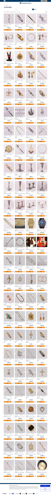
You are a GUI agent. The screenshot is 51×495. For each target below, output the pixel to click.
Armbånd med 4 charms (7, 472)
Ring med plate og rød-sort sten (30, 435)
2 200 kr (20, 344)
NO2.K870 (16, 62)
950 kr (8, 381)
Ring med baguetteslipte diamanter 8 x (9, 323)
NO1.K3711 (16, 267)
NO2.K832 (27, 174)
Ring (15, 44)
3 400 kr (9, 46)
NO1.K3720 (38, 267)
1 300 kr (31, 65)
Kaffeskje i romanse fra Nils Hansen (8, 119)
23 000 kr (9, 325)
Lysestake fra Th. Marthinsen (7, 193)
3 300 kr (9, 28)
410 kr (20, 158)
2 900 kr (42, 214)
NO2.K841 (16, 155)
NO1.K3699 (16, 434)
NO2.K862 (16, 81)
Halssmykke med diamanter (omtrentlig (20, 249)
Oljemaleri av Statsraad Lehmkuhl (19, 230)
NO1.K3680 (27, 397)
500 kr (31, 344)
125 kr (42, 362)
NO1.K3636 (5, 304)
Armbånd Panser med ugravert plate (19, 472)
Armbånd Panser (28, 305)
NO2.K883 (27, 25)
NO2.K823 (27, 211)
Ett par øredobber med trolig (41, 44)
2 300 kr (31, 28)
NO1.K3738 (5, 248)
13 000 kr (31, 307)
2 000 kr (20, 214)
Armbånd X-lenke (17, 305)
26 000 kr (31, 474)
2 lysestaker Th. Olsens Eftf (18, 212)
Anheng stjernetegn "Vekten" (18, 286)
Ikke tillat (45, 490)
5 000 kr (31, 139)
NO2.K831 (38, 174)
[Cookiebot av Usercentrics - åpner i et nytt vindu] (4, 493)
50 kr (31, 121)
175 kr (8, 121)
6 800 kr (31, 437)
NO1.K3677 (5, 397)
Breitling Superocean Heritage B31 (41, 230)
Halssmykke (16, 323)
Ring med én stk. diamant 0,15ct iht (19, 379)
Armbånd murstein (6, 230)
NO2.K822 (38, 211)
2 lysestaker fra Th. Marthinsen (30, 212)
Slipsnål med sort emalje (40, 398)
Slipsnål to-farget (28, 26)
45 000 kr (42, 232)
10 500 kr (9, 474)
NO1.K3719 (27, 267)
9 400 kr (20, 307)
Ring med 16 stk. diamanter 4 (30, 379)
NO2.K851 (5, 118)
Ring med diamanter (39, 63)
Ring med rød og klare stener (18, 100)
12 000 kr (42, 456)
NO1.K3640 (27, 304)
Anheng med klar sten (6, 26)
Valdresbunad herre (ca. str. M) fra (30, 249)
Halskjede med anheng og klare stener (42, 137)
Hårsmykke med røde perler (29, 156)
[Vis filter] (36, 9)
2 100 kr (20, 121)
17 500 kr (9, 65)
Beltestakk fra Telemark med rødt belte (9, 63)
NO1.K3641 (38, 304)
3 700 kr (20, 28)
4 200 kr (9, 288)
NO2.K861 (27, 81)
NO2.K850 (16, 118)
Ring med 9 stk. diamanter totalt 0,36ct (20, 435)
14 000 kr (42, 83)
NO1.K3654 (5, 341)
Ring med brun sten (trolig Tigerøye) (30, 416)
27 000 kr (42, 269)
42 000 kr (31, 232)
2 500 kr (20, 102)
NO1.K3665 (16, 360)
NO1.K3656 (27, 341)
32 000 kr (20, 325)
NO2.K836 (27, 155)
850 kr (31, 46)
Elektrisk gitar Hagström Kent (41, 249)
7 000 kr (42, 251)
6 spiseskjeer (5, 249)
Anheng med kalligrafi (18, 63)
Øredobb (27, 44)
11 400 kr (20, 65)
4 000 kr (42, 46)
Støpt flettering (39, 100)
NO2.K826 (5, 211)
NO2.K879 (38, 25)
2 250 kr (31, 83)
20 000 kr (9, 158)
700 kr (42, 121)
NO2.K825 (16, 211)
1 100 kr (31, 102)
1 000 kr (20, 195)
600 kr (31, 176)
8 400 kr (20, 139)
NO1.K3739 (16, 248)
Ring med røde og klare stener (30, 100)
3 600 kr (31, 381)
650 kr (20, 176)
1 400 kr (20, 83)
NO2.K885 (16, 25)
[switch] (20, 493)
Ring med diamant (17, 26)
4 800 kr (20, 400)
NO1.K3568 (38, 453)
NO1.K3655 (16, 341)
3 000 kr (42, 65)
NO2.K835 (38, 155)
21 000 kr (31, 158)
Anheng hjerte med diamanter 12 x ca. (42, 416)
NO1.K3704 (5, 453)
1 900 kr (9, 269)
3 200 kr (9, 251)
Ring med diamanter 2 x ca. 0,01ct (19, 416)
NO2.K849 (27, 118)
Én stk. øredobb (28, 286)
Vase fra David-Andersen (7, 212)
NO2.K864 (5, 81)
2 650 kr (42, 28)
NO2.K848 (38, 118)
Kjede (15, 398)
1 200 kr (9, 214)
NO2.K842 (5, 155)
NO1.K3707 (5, 267)
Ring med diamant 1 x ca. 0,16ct (8, 398)
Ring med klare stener (40, 26)
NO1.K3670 (38, 360)
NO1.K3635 (16, 304)
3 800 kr (31, 400)
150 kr (42, 139)
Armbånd (16, 137)
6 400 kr (9, 362)
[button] (46, 12)
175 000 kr (20, 251)
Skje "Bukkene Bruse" (18, 156)
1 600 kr (9, 102)
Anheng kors (27, 342)
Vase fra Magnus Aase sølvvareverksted (20, 193)
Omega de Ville (28, 230)
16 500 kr (20, 474)
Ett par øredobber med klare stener (8, 44)
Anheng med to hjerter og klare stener (42, 119)
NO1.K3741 (27, 248)
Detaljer (37, 493)
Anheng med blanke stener (7, 416)
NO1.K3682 (38, 397)
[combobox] (23, 9)
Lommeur (5, 156)
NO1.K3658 (38, 341)
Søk (33, 9)
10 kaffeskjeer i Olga (17, 119)
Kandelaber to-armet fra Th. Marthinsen (42, 212)
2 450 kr (9, 195)
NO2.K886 (5, 25)
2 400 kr (9, 344)
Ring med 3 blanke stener (40, 435)
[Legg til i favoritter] (13, 30)
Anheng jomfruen (28, 119)
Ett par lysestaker (28, 193)
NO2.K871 (5, 62)
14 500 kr (31, 325)
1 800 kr (9, 139)
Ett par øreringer (39, 286)
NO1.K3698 (5, 434)
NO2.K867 (27, 62)
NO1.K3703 (38, 434)
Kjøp (7, 29)
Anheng (5, 100)
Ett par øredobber (39, 323)
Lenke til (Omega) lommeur (29, 472)
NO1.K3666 (27, 360)
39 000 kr (9, 232)
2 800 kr (42, 325)
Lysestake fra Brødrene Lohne (41, 193)
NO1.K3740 (38, 248)
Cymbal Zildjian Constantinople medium (42, 472)
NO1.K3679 (16, 397)
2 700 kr (31, 195)
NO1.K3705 (16, 453)
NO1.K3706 (27, 453)
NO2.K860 (38, 81)
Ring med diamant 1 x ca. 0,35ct (8, 305)
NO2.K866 (38, 62)
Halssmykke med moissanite (41, 156)
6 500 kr (42, 102)
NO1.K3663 (5, 360)
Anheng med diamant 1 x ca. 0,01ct (8, 379)
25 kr (20, 46)
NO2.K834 (5, 174)
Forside (4, 5)
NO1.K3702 (27, 434)
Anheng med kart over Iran (29, 323)
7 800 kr (31, 269)
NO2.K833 (16, 174)
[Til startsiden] (4, 0)
